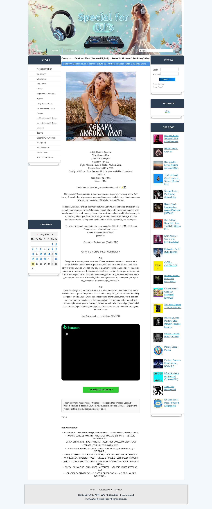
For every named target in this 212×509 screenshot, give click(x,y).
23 (56, 259)
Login (155, 70)
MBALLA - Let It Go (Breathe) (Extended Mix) (171, 376)
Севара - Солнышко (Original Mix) (101, 445)
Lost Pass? (158, 87)
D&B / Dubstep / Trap (46, 108)
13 (45, 254)
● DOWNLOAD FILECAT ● (100, 390)
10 (33, 254)
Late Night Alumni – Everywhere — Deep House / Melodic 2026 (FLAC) (101, 442)
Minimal (40, 128)
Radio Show (42, 153)
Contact (54, 50)
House (40, 89)
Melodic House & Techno (47, 123)
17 (33, 259)
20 (45, 259)
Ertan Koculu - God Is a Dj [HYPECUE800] (171, 239)
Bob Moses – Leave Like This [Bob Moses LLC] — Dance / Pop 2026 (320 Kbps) (101, 433)
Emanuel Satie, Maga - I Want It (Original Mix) (171, 403)
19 (41, 259)
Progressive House (45, 104)
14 (49, 254)
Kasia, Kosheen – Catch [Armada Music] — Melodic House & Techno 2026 (101, 454)
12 (41, 254)
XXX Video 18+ (43, 148)
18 (37, 259)
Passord (156, 74)
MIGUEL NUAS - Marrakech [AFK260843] (172, 278)
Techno (40, 133)
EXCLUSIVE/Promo (45, 157)
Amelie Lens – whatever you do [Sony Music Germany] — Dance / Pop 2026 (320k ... (101, 462)
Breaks (40, 113)
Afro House (41, 84)
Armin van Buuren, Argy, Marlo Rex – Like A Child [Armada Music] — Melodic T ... (101, 450)
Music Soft (41, 143)
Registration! (158, 84)
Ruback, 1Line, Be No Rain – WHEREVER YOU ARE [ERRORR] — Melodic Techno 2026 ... (101, 437)
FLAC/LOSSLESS (44, 69)
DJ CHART (41, 74)
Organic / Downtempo (46, 138)
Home (39, 50)
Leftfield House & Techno (47, 118)
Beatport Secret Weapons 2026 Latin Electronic (171, 138)
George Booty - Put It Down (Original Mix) (171, 194)
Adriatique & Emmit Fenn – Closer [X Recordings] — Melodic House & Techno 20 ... (101, 474)
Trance (40, 99)
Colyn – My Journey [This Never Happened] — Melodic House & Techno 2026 (101, 468)
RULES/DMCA (73, 50)
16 (56, 254)
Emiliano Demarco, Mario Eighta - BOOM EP (172, 363)
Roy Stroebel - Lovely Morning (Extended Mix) (171, 165)
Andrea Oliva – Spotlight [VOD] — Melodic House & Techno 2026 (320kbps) (101, 458)
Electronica (41, 79)
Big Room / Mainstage (46, 94)
